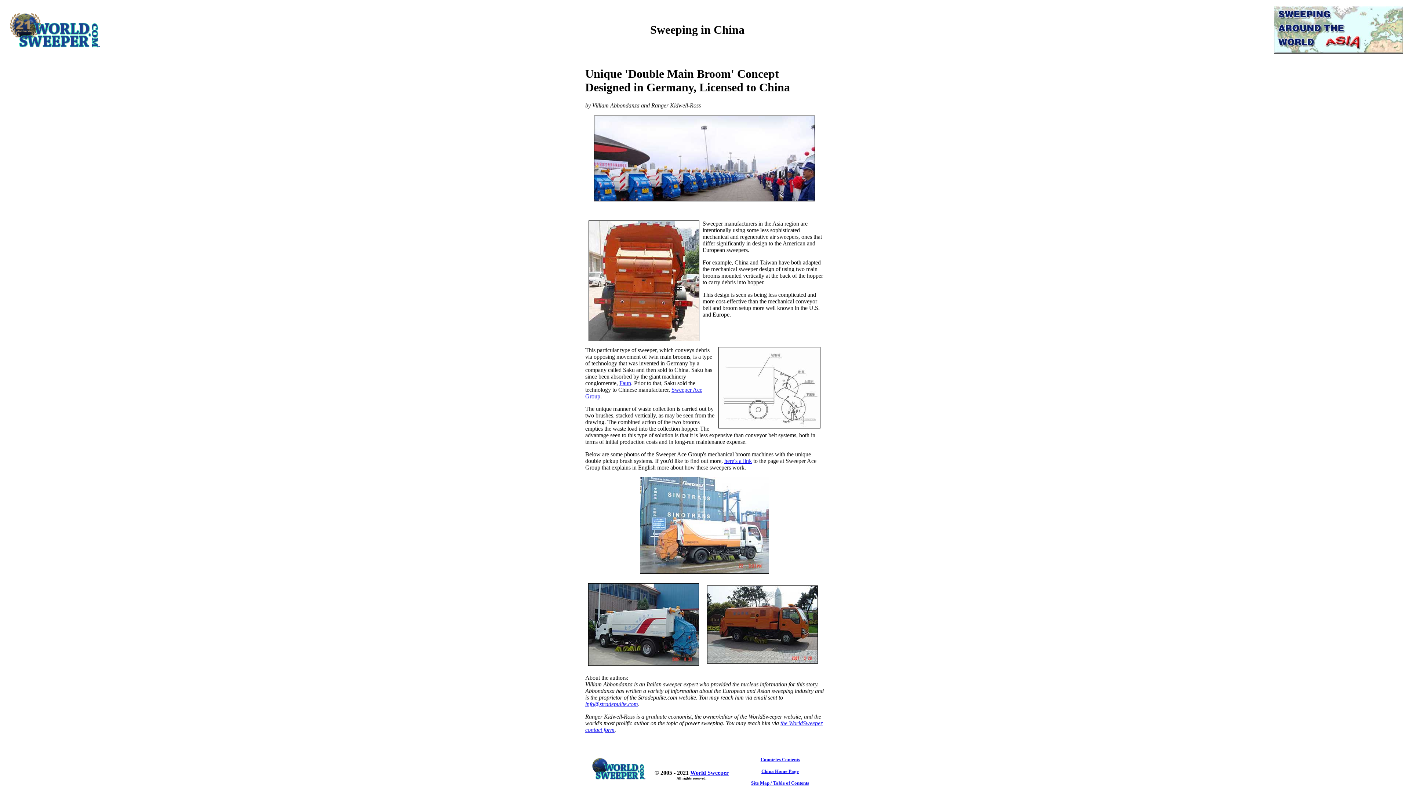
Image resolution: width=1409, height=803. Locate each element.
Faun (625, 383)
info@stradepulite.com (611, 704)
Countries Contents (780, 759)
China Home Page (780, 771)
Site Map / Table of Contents (780, 783)
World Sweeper (709, 773)
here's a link (738, 461)
